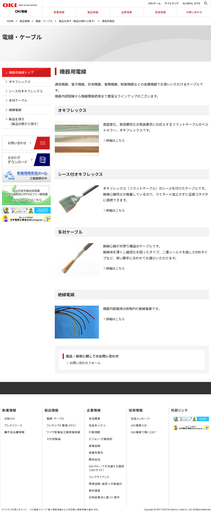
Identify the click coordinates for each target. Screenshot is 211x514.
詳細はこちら (115, 140)
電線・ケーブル (44, 21)
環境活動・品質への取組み (105, 484)
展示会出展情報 (14, 432)
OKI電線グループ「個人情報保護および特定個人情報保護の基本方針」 (64, 509)
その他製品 (54, 439)
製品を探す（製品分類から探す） (77, 21)
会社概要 (94, 418)
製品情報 (93, 12)
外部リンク (179, 410)
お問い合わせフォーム (85, 363)
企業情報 (126, 12)
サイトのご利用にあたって (14, 509)
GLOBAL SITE (191, 3)
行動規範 (94, 432)
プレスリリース (13, 425)
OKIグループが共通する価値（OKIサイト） (106, 468)
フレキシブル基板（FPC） (61, 425)
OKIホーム (154, 3)
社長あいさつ (97, 425)
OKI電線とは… (140, 425)
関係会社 (94, 459)
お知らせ (9, 418)
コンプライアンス (99, 477)
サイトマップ (172, 3)
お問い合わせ (194, 12)
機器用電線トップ (21, 72)
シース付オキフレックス (26, 91)
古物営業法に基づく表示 (104, 497)
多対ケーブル (18, 100)
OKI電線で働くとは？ (144, 432)
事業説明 (94, 446)
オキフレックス (19, 81)
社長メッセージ (140, 418)
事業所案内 (96, 453)
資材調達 (94, 490)
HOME (10, 21)
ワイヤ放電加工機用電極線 (63, 432)
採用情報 (160, 12)
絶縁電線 (15, 110)
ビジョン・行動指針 (101, 439)
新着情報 (59, 12)
